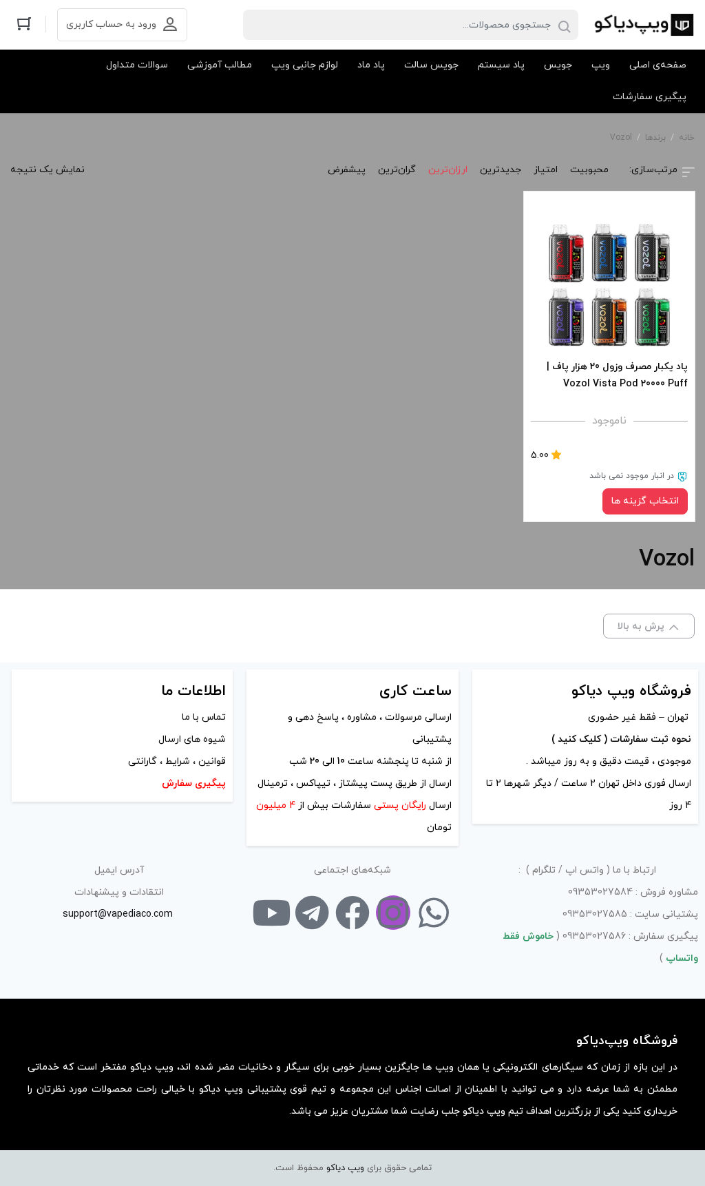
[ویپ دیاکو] (643, 25)
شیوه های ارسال (192, 739)
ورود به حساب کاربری (111, 24)
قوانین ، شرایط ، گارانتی (177, 761)
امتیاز (546, 169)
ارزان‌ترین (447, 169)
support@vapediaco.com (118, 914)
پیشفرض (347, 169)
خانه (687, 137)
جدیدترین (500, 169)
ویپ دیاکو (345, 1168)
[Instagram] (393, 912)
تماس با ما (204, 717)
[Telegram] (312, 912)
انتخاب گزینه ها (645, 501)
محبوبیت (589, 169)
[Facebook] (352, 912)
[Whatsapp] (434, 912)
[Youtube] (271, 912)
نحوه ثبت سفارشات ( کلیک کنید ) (620, 739)
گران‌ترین (397, 169)
